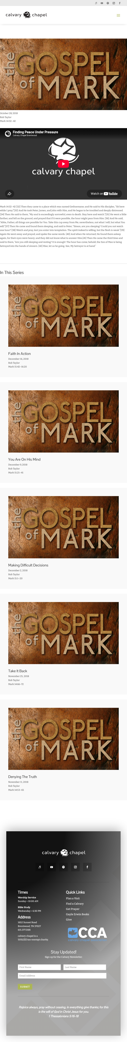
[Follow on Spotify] (108, 3)
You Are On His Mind (24, 459)
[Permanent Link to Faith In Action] (63, 344)
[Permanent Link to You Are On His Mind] (63, 450)
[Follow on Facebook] (119, 3)
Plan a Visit (73, 898)
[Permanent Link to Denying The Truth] (63, 768)
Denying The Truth (22, 776)
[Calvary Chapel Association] (87, 943)
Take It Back (17, 671)
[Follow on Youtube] (102, 3)
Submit (25, 986)
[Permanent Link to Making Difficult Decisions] (63, 556)
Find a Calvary (75, 903)
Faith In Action (19, 353)
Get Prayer (72, 909)
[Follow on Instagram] (113, 3)
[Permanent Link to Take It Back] (63, 662)
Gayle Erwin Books (77, 914)
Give (69, 919)
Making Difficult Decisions (28, 565)
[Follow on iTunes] (96, 3)
